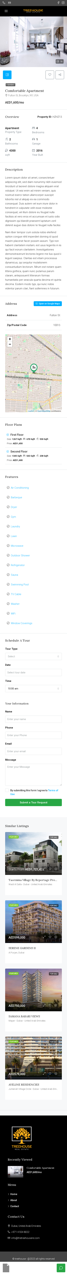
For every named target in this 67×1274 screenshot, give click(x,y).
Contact (14, 1206)
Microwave (17, 545)
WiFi (13, 613)
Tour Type (11, 648)
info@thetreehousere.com (25, 1238)
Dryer (14, 507)
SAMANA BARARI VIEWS (24, 1016)
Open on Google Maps (49, 303)
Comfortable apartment (40, 1167)
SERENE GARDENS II (22, 948)
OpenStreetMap (44, 410)
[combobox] (33, 656)
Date (8, 664)
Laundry (15, 526)
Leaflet (31, 410)
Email (8, 743)
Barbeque (16, 497)
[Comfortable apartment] (34, 368)
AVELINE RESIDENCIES (24, 1084)
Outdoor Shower (20, 555)
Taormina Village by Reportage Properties (36, 880)
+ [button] (10, 339)
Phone (9, 727)
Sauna (14, 574)
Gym (13, 516)
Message (10, 759)
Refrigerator (18, 565)
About (13, 1200)
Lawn (14, 536)
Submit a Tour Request (33, 802)
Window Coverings (21, 623)
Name (8, 711)
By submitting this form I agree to (34, 792)
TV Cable (16, 594)
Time (8, 681)
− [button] (10, 344)
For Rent (10, 85)
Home (13, 1194)
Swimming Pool (20, 584)
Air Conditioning (20, 487)
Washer (15, 603)
